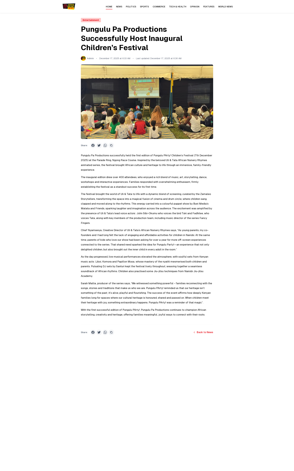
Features (209, 6)
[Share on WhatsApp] (105, 145)
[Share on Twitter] (99, 145)
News (119, 6)
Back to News (205, 332)
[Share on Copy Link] (111, 145)
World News (225, 6)
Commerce (159, 6)
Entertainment (91, 20)
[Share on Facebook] (93, 145)
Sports (144, 6)
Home (109, 6)
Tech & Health (178, 6)
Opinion (194, 6)
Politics (131, 6)
